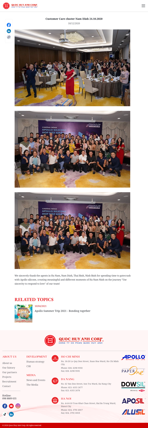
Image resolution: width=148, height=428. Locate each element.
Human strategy (35, 361)
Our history (8, 367)
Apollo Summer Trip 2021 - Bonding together (62, 311)
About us (7, 363)
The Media (32, 384)
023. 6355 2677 (75, 387)
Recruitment (9, 381)
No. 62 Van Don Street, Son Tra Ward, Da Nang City (86, 383)
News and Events (35, 380)
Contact (6, 386)
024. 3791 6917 (75, 410)
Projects (6, 377)
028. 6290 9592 (75, 368)
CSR (28, 366)
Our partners (9, 372)
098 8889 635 (9, 398)
